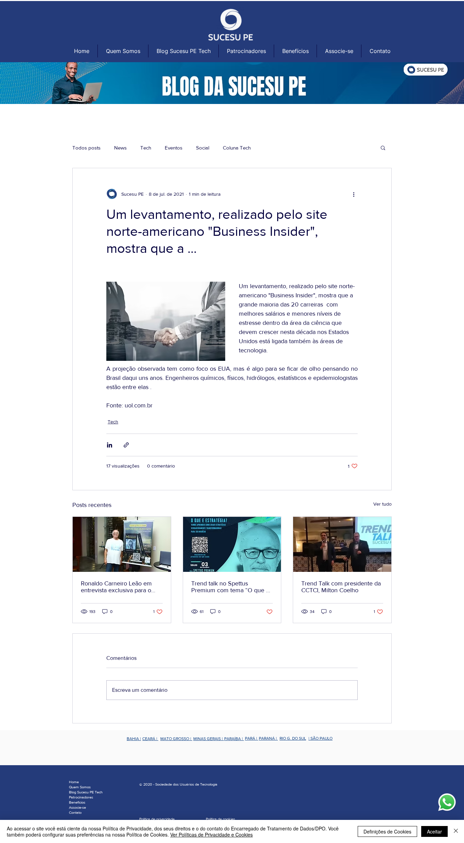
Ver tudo (382, 504)
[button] (123, 51)
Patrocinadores (81, 797)
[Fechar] (456, 831)
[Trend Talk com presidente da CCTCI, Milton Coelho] (342, 544)
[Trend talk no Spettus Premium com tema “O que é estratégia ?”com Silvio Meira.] (232, 544)
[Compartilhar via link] (126, 445)
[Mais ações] (354, 194)
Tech (145, 148)
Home (74, 782)
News (120, 148)
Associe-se (77, 807)
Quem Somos (80, 787)
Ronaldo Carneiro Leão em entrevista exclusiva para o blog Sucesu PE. (116, 587)
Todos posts (86, 148)
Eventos (173, 148)
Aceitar (434, 831)
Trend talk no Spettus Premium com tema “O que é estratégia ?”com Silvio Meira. (230, 587)
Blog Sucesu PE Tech (86, 792)
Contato (75, 812)
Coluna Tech (237, 148)
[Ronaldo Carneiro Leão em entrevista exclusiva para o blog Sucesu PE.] (122, 544)
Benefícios (77, 802)
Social (202, 148)
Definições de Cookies (387, 831)
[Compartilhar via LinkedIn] (109, 445)
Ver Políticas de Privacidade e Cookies (211, 834)
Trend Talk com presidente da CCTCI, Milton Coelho (341, 587)
